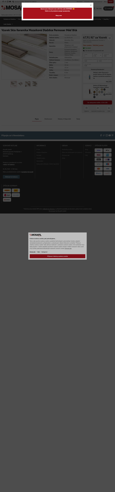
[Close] (91, 5)
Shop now (59, 15)
